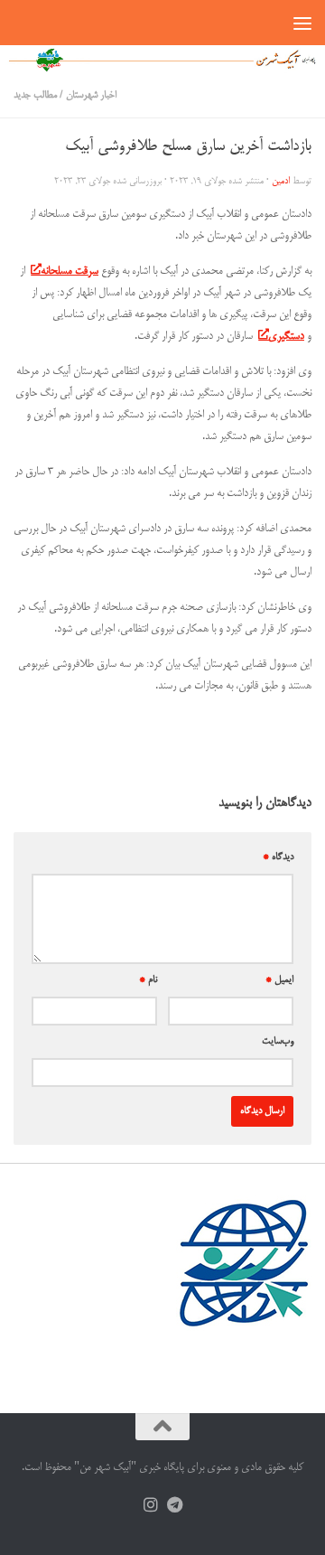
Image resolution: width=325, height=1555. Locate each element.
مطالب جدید (35, 95)
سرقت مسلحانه (69, 271)
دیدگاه (278, 857)
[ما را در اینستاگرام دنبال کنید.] (151, 1505)
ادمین (281, 181)
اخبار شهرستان (91, 95)
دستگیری (286, 336)
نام (148, 980)
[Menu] (302, 22)
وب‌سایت (277, 1041)
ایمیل (279, 980)
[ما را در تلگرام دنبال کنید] (174, 1505)
